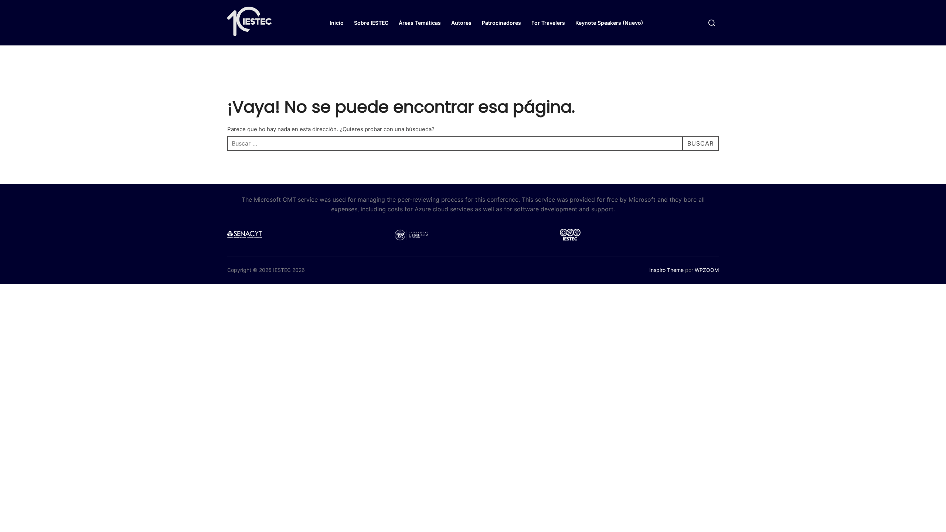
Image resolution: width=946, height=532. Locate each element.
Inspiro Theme (666, 270)
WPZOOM (707, 270)
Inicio (337, 23)
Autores (461, 23)
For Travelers (548, 23)
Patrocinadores (501, 23)
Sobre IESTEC (371, 23)
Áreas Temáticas (420, 23)
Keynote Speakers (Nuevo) (609, 23)
